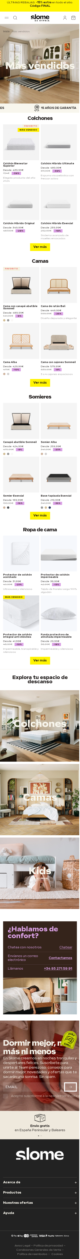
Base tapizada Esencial (56, 496)
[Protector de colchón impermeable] (59, 553)
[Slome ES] (40, 18)
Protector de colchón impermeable (55, 576)
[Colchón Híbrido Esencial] (59, 202)
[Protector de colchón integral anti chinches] (21, 613)
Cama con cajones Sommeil (58, 362)
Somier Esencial (13, 496)
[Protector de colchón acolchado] (21, 553)
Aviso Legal (22, 1245)
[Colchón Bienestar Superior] (21, 142)
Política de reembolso (32, 1254)
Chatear (65, 947)
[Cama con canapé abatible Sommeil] (21, 285)
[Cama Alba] (21, 341)
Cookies (57, 1254)
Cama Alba (10, 362)
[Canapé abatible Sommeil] (21, 421)
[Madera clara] (4, 374)
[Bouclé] (12, 320)
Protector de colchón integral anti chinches (17, 636)
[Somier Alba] (59, 421)
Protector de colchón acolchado (17, 576)
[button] (7, 18)
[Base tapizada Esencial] (59, 475)
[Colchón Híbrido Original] (21, 202)
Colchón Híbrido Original (19, 223)
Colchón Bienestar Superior (15, 165)
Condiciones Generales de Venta (38, 1249)
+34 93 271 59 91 (58, 969)
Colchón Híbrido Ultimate (57, 164)
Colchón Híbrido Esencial (57, 223)
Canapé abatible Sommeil (20, 442)
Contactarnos (60, 958)
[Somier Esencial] (21, 475)
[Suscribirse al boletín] (70, 1087)
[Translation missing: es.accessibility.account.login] (65, 18)
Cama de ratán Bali (53, 306)
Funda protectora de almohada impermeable (56, 636)
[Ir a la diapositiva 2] (41, 1135)
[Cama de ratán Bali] (59, 285)
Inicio (6, 31)
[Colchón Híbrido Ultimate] (59, 142)
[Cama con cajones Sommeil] (59, 341)
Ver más (40, 247)
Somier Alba (49, 442)
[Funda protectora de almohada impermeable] (59, 613)
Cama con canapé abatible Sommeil (20, 307)
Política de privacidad (48, 1245)
